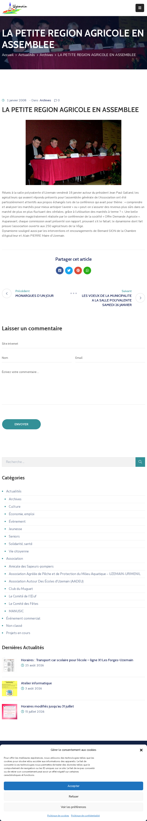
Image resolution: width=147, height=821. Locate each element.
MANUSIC (16, 611)
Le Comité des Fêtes (23, 604)
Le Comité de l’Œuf (22, 596)
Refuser (73, 796)
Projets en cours (18, 633)
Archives (46, 55)
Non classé (14, 626)
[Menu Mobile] (140, 8)
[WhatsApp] (87, 270)
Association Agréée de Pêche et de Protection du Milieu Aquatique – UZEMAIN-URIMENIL (74, 574)
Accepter (73, 786)
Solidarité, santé (20, 544)
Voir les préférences (73, 807)
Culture (14, 506)
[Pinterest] (78, 270)
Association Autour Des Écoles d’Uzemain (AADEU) (46, 581)
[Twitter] (69, 270)
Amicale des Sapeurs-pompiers (31, 566)
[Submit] (140, 462)
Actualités (26, 55)
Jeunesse (15, 529)
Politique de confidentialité (85, 815)
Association (14, 558)
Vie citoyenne (19, 551)
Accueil (8, 55)
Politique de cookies (58, 815)
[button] (141, 750)
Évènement (17, 521)
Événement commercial (23, 618)
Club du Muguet (21, 589)
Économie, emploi (21, 514)
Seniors (14, 536)
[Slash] (73, 293)
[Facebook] (60, 270)
